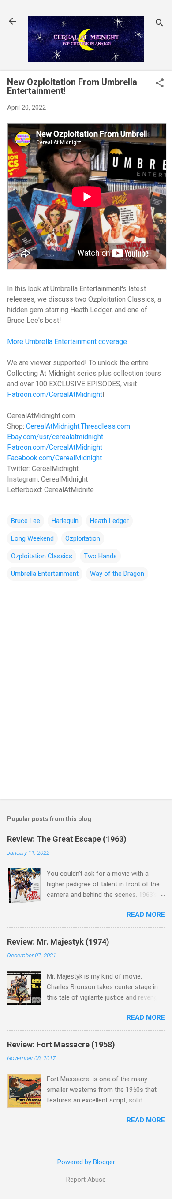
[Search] (159, 24)
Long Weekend (32, 538)
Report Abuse (86, 1180)
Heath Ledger (109, 521)
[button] (159, 84)
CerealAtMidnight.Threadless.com (78, 426)
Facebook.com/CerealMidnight (54, 458)
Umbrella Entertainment (45, 574)
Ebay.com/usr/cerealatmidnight (55, 437)
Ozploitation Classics (41, 556)
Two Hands (100, 556)
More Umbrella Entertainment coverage (67, 341)
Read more (146, 915)
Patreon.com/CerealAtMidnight (54, 394)
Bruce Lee (25, 521)
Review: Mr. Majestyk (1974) (58, 941)
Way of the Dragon (117, 574)
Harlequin (65, 521)
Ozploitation (82, 538)
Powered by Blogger (86, 1162)
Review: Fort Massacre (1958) (61, 1044)
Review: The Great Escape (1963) (67, 839)
